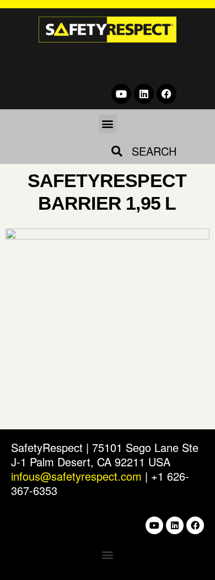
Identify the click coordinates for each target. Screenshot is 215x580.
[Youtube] (121, 94)
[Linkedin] (144, 94)
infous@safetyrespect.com (76, 476)
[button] (108, 124)
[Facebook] (166, 94)
